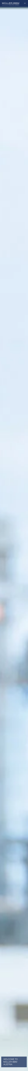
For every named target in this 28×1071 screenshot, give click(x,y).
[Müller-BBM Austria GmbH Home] (10, 4)
